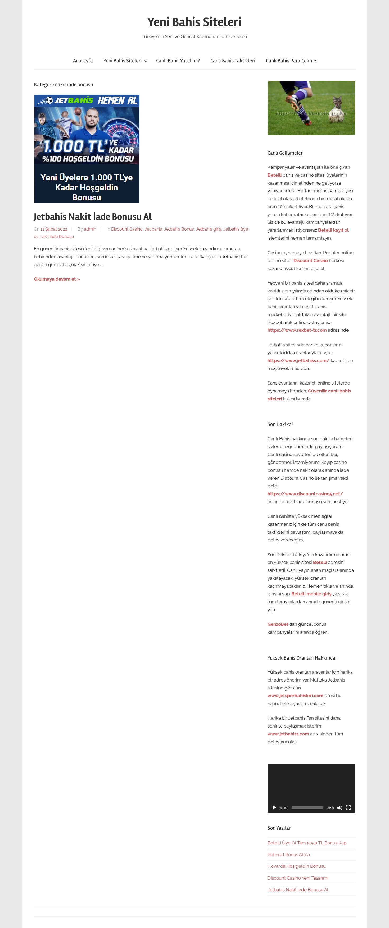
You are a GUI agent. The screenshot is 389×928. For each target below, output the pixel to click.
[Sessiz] (339, 807)
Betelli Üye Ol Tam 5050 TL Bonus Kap (307, 842)
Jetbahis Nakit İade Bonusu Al (93, 217)
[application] (311, 788)
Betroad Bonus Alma (289, 854)
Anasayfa (83, 60)
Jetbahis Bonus (179, 229)
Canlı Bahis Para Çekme (291, 60)
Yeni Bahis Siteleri (194, 22)
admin (90, 229)
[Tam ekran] (348, 807)
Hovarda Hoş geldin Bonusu (297, 866)
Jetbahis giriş (208, 229)
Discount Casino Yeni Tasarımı (298, 878)
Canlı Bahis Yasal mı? (178, 60)
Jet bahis (153, 229)
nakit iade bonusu (57, 236)
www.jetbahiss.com (288, 734)
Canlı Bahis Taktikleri (232, 60)
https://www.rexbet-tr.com (297, 330)
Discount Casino (127, 229)
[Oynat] (274, 807)
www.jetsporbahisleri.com (295, 695)
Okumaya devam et (55, 279)
